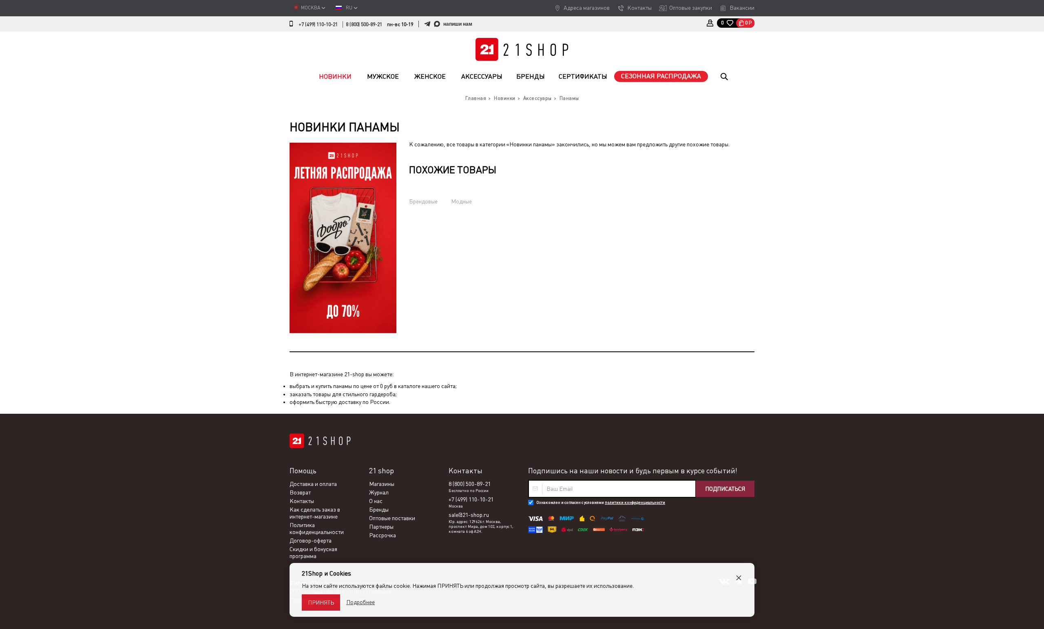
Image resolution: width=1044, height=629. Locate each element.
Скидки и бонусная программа (313, 552)
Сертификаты (583, 76)
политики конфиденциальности (635, 502)
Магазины (381, 484)
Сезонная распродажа (661, 76)
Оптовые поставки (392, 518)
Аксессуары (481, 76)
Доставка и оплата (313, 484)
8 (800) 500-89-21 (364, 24)
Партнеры (381, 526)
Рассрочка (382, 535)
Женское (430, 76)
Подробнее (360, 602)
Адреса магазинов (587, 7)
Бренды (530, 76)
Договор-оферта (311, 540)
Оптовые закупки (690, 7)
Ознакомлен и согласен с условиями (600, 502)
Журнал (379, 492)
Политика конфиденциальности (317, 528)
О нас (376, 501)
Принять (321, 602)
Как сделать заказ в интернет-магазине (315, 513)
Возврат (300, 492)
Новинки (335, 76)
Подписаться (725, 489)
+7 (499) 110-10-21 (318, 24)
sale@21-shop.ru (469, 515)
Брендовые (423, 201)
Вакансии (742, 7)
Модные (461, 201)
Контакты (639, 7)
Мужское (383, 76)
